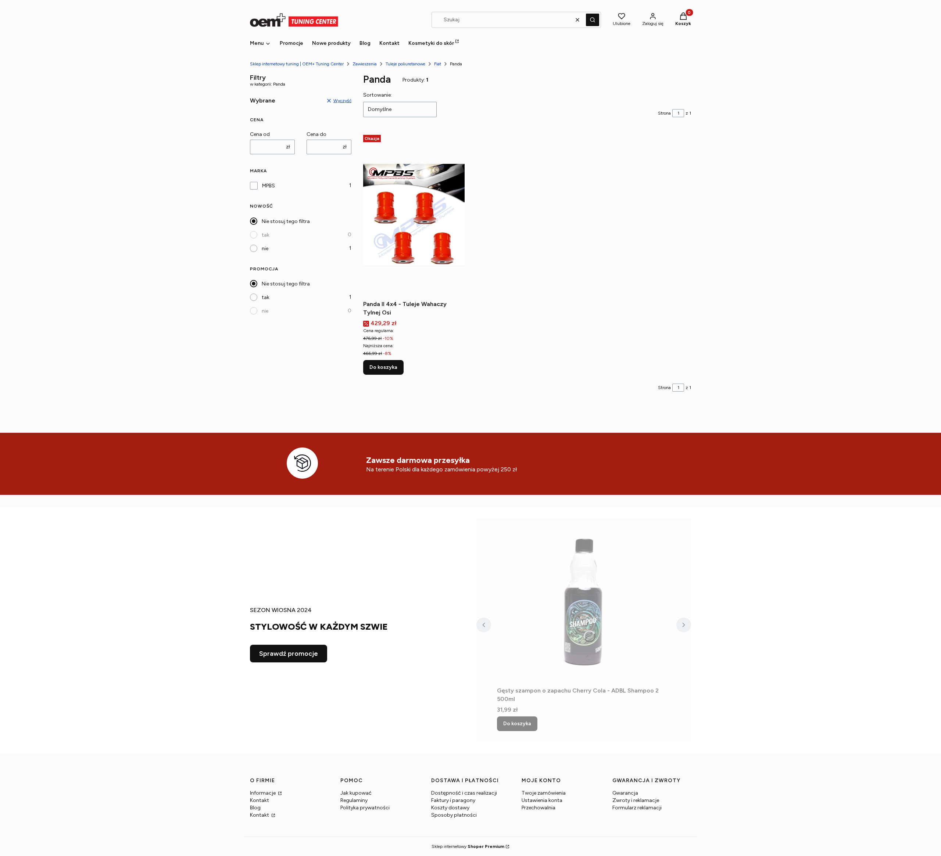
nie (265, 248)
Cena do (316, 134)
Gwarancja (625, 793)
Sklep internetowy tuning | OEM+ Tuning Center (297, 63)
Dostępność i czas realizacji (464, 793)
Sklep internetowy (468, 846)
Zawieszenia (365, 63)
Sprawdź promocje (288, 654)
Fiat (437, 63)
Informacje (263, 793)
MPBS (268, 186)
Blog (255, 808)
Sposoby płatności (454, 815)
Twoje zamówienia (544, 793)
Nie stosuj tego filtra (286, 221)
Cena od (260, 134)
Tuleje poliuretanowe (405, 63)
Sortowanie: (377, 95)
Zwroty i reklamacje (635, 800)
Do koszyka (383, 367)
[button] (592, 20)
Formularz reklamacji (637, 808)
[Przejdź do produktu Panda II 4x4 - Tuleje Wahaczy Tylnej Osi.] (414, 214)
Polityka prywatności (365, 808)
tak (265, 235)
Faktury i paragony (453, 800)
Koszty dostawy (450, 808)
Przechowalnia (538, 808)
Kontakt (259, 800)
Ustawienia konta (542, 800)
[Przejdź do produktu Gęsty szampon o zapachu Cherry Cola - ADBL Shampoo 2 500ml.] (583, 601)
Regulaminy (354, 800)
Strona (664, 113)
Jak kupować (356, 793)
